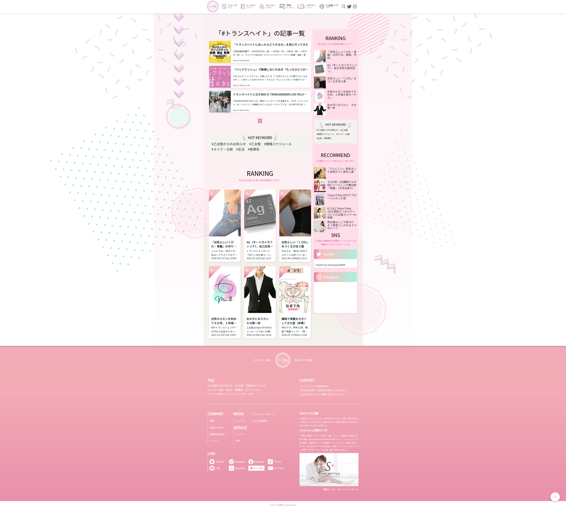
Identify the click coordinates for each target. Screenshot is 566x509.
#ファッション (253, 389)
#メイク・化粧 (222, 149)
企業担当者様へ (217, 434)
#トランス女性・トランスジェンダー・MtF (230, 394)
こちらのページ (308, 394)
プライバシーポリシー (264, 414)
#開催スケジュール (278, 143)
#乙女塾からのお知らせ (229, 143)
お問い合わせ (216, 427)
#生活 (240, 149)
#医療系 (253, 149)
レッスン (240, 434)
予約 (237, 440)
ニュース (240, 421)
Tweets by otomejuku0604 (330, 265)
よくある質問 (259, 421)
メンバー (214, 441)
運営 (211, 421)
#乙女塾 (255, 143)
